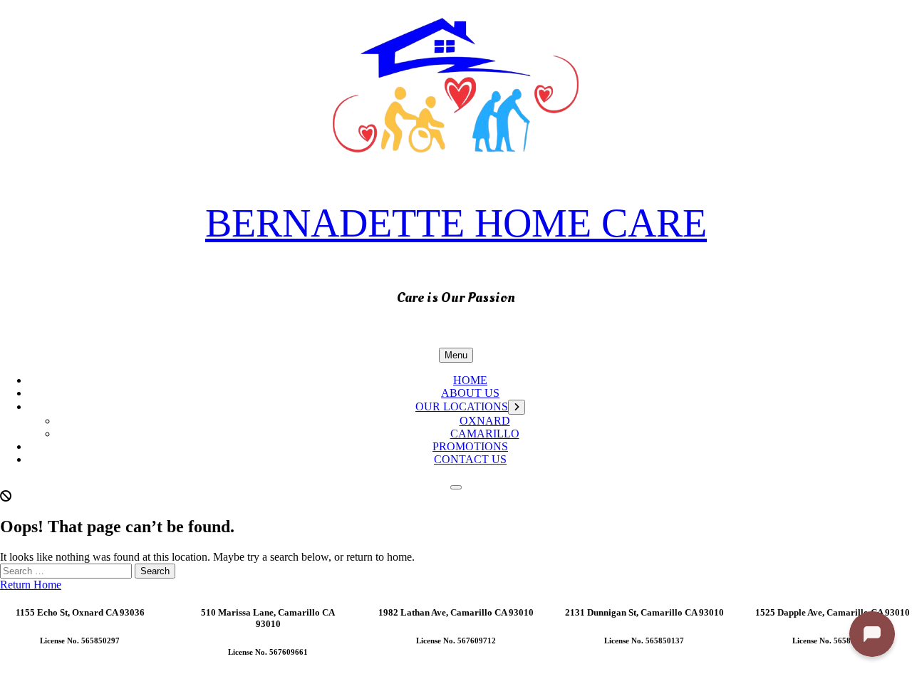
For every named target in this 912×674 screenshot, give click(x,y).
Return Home (30, 585)
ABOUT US (470, 393)
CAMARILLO (484, 433)
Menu (456, 355)
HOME (470, 380)
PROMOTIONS (470, 446)
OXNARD (485, 421)
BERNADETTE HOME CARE (456, 223)
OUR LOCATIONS (461, 406)
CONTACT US (470, 459)
